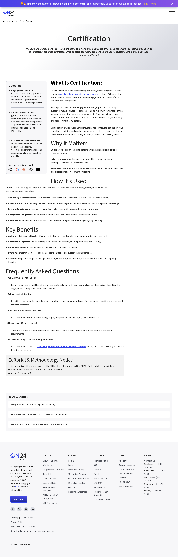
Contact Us (149, 460)
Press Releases (126, 486)
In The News (125, 481)
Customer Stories (102, 499)
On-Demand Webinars (78, 478)
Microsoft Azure (101, 460)
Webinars (47, 465)
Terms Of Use (26, 517)
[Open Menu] (172, 13)
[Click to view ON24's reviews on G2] (20, 538)
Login (71, 460)
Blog (70, 465)
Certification (27, 21)
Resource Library (76, 469)
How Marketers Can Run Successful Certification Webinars (39, 414)
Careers (122, 477)
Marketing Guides (76, 482)
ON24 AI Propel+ (51, 502)
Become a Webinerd (77, 491)
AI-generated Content (53, 469)
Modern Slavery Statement (23, 526)
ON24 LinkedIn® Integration (50, 497)
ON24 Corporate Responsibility (126, 471)
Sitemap (14, 517)
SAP (95, 465)
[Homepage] (14, 13)
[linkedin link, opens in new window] (32, 509)
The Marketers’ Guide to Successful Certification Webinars (39, 424)
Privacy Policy (17, 522)
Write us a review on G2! (20, 544)
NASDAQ (98, 482)
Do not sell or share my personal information (32, 531)
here (17, 486)
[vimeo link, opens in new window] (26, 509)
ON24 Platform (50, 460)
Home (5, 21)
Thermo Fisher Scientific (101, 493)
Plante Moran (100, 478)
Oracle (97, 474)
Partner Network (127, 465)
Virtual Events (49, 478)
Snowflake (99, 469)
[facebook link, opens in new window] (12, 509)
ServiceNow (99, 487)
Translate (47, 474)
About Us (123, 460)
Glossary (15, 21)
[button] (172, 3)
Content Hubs (49, 482)
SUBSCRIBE (19, 499)
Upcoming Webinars (77, 474)
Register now (149, 3)
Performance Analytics (49, 489)
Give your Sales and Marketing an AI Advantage (33, 404)
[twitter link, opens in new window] (19, 509)
